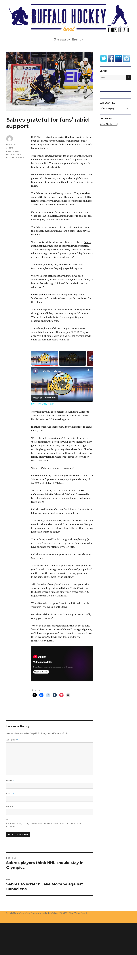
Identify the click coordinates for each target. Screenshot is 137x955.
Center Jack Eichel (41, 294)
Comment (12, 740)
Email (10, 794)
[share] (88, 369)
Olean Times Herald (78, 913)
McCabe (17, 154)
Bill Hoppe (10, 144)
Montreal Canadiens (15, 157)
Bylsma (9, 152)
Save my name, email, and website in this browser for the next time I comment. (44, 825)
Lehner (9, 154)
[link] (35, 371)
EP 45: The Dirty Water (52, 371)
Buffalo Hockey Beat (15, 913)
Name (10, 780)
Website (10, 807)
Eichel (16, 152)
